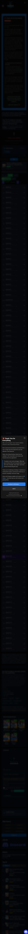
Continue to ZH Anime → (14, 484)
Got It (14, 488)
